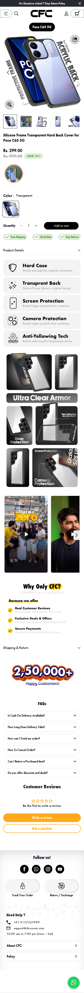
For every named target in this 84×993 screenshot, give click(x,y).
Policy (11, 956)
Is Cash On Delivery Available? (26, 715)
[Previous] (8, 72)
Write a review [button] (42, 818)
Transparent (11, 209)
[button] (77, 13)
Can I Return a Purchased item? (26, 761)
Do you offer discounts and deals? (28, 773)
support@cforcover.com (29, 928)
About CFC (14, 946)
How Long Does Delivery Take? (26, 727)
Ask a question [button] (42, 828)
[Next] (76, 72)
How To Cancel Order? (21, 750)
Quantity (9, 226)
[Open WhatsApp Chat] (74, 983)
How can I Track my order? (24, 738)
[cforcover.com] (41, 13)
